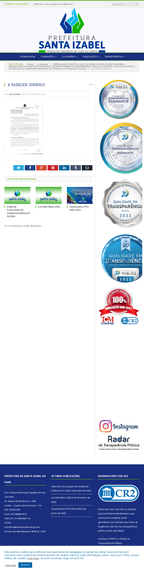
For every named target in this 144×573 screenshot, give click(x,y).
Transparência (113, 56)
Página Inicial (27, 56)
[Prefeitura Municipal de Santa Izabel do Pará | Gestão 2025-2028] (72, 29)
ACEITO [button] (25, 565)
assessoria (104, 517)
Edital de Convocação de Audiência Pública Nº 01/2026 (18, 211)
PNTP (113, 538)
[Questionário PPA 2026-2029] (80, 195)
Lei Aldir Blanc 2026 (44, 4)
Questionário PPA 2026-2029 (79, 208)
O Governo (68, 56)
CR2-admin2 (15, 94)
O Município (47, 56)
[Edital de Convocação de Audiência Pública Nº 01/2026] (17, 195)
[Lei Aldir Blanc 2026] (49, 195)
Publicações (90, 56)
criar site (119, 509)
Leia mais (33, 558)
